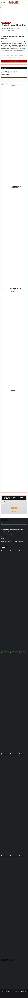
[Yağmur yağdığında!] (21, 975)
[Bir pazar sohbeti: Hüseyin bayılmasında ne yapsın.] (5, 702)
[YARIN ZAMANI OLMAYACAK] (5, 804)
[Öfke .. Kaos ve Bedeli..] (14, 702)
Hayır (4, 503)
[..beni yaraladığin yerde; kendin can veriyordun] (23, 600)
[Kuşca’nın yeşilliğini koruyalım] (5, 967)
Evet (4, 501)
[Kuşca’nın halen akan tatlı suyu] (21, 967)
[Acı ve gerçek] (14, 905)
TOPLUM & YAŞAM (6, 22)
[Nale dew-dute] (5, 975)
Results (14, 511)
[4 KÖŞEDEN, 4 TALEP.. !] (14, 804)
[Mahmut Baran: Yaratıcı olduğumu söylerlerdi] (5, 236)
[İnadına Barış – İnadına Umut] (5, 905)
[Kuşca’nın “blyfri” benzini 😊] (13, 967)
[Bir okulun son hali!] (13, 975)
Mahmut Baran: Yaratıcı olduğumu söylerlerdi (16, 187)
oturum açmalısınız (15, 71)
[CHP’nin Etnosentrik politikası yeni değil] (23, 804)
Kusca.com (13, 28)
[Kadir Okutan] (14, 600)
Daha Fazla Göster (13, 61)
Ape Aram (12, 390)
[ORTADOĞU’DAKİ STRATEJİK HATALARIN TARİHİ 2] (23, 905)
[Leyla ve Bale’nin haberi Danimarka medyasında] (5, 338)
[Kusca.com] (14, 2)
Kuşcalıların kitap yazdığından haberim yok (12, 505)
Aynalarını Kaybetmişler (16, 84)
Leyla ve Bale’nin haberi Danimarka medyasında (16, 289)
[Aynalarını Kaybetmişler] (5, 134)
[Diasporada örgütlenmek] (5, 600)
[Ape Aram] (5, 440)
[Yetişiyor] (23, 702)
